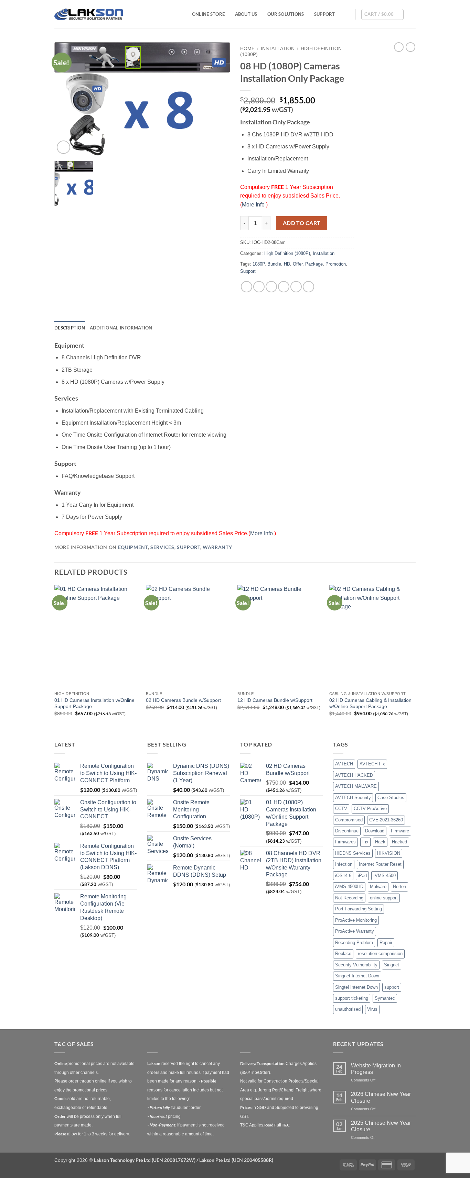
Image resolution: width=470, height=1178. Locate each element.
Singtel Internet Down (356, 987)
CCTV (341, 808)
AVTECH (344, 763)
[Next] (413, 656)
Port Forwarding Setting (358, 908)
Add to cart (302, 223)
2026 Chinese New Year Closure (381, 1097)
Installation (278, 48)
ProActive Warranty (354, 931)
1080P (259, 264)
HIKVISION (388, 853)
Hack (380, 841)
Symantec (385, 998)
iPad (362, 875)
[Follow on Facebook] (411, 14)
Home (247, 48)
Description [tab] (69, 327)
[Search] (347, 14)
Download (374, 830)
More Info (254, 204)
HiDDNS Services (353, 853)
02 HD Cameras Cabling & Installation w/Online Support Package (370, 703)
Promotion (335, 264)
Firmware (400, 830)
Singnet (391, 964)
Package (314, 264)
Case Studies (390, 797)
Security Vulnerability (356, 964)
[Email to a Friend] (271, 286)
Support (324, 14)
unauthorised (348, 1009)
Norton (399, 886)
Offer (297, 264)
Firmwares (345, 841)
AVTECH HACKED (354, 775)
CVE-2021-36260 (386, 819)
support (391, 987)
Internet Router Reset (380, 864)
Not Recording (349, 897)
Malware (378, 886)
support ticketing (351, 998)
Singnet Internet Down (357, 975)
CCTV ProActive (370, 808)
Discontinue (347, 830)
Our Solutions (285, 14)
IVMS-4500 (384, 875)
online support (384, 897)
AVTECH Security (353, 797)
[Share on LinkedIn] (296, 286)
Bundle (274, 264)
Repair (386, 942)
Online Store (208, 14)
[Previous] (55, 656)
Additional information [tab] (121, 327)
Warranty (217, 547)
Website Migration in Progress (376, 1069)
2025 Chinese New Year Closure (381, 1126)
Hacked (399, 841)
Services (162, 547)
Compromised (349, 819)
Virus (372, 1009)
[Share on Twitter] (259, 286)
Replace (343, 953)
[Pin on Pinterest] (283, 286)
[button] (382, 14)
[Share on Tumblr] (308, 286)
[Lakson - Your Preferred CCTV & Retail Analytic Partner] (88, 14)
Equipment (133, 547)
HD (287, 264)
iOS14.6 (343, 875)
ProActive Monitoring (356, 920)
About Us (246, 14)
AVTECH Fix (372, 763)
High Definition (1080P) (287, 253)
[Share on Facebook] (246, 286)
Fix (365, 841)
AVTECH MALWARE (356, 786)
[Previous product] (410, 47)
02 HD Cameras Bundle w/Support (183, 700)
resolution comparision (380, 953)
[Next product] (399, 47)
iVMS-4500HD (349, 886)
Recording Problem (354, 942)
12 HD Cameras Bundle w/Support (274, 700)
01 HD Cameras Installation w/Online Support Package (94, 703)
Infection (343, 864)
